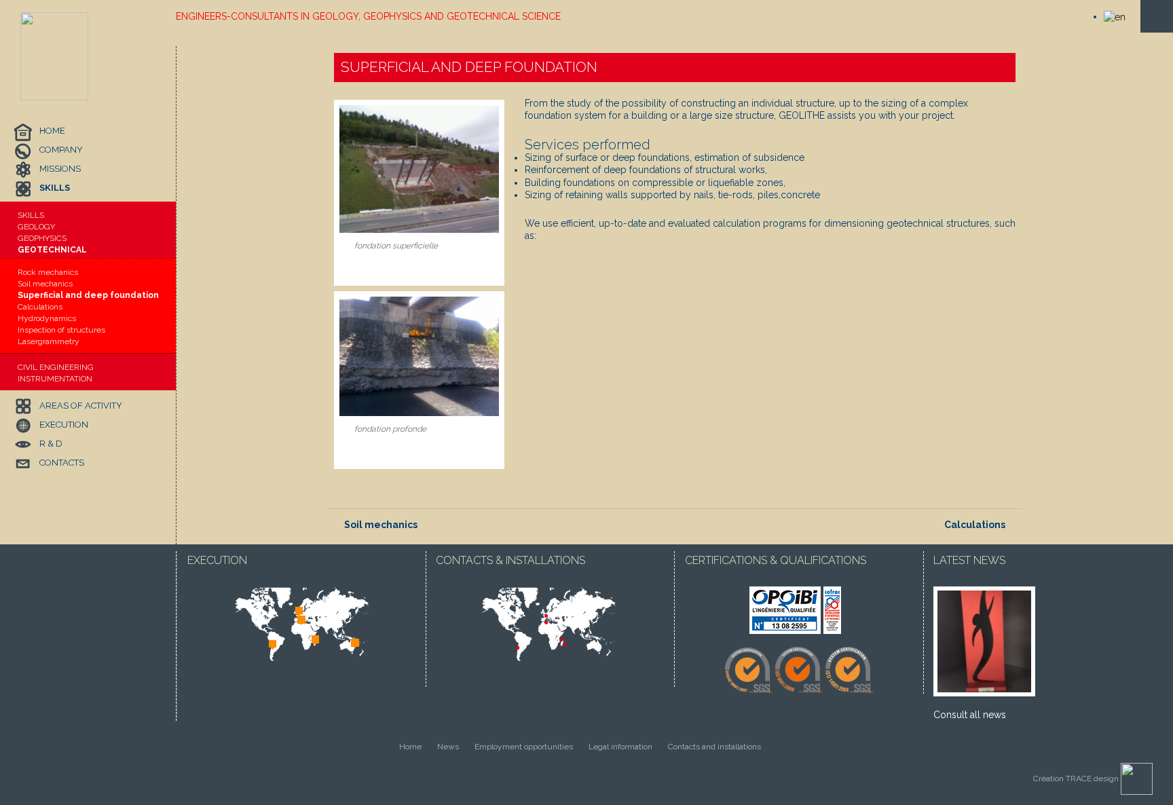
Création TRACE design (1077, 778)
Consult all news (969, 714)
